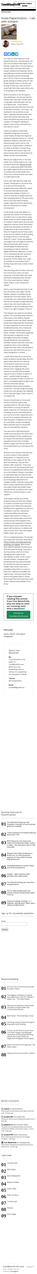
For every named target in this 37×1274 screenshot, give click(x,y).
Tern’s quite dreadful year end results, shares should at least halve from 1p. (21, 893)
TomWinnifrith (6, 4)
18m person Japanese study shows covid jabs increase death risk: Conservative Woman (20, 1007)
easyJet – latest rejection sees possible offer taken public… (18, 875)
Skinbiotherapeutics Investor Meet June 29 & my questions (20, 867)
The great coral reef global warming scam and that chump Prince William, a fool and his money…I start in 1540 (17, 1129)
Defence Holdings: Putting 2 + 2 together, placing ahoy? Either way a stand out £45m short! (21, 903)
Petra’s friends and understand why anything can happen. (17, 543)
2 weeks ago (14, 1147)
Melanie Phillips (13, 1182)
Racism (12, 634)
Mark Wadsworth (13, 1176)
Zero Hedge (11, 1214)
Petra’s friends (25, 164)
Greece (6, 634)
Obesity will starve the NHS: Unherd (20, 1053)
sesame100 (8, 1117)
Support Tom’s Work (25, 5)
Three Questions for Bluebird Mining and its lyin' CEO (21, 834)
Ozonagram (14, 1271)
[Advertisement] (18, 954)
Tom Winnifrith (10, 1142)
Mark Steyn (11, 1169)
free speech (20, 634)
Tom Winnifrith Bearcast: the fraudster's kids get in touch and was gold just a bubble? (21, 824)
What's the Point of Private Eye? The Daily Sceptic (21, 1046)
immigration (8, 636)
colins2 (6, 1109)
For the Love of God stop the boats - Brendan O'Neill (21, 988)
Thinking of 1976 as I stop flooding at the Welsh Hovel (17, 1119)
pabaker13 (8, 1125)
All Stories (6, 11)
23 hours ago (9, 1113)
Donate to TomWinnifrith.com (18, 615)
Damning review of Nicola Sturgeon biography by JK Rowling (21, 1023)
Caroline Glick (12, 1163)
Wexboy (10, 1208)
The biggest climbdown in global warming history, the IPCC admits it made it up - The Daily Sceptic (20, 997)
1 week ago (11, 1139)
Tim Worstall (12, 1201)
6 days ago (8, 1131)
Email (3, 921)
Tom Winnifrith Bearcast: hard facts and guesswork (20, 883)
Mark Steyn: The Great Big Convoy (20, 1016)
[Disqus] (18, 724)
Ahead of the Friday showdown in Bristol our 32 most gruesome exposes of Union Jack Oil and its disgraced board (19, 856)
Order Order (11, 1189)
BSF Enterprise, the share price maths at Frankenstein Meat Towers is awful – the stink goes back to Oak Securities (21, 844)
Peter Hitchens (12, 1195)
